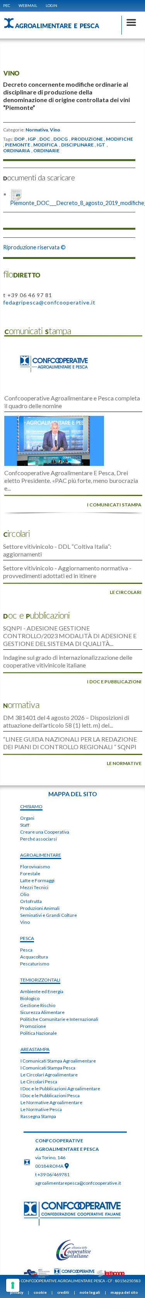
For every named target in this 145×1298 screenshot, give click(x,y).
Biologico (29, 998)
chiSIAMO (31, 806)
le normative (124, 763)
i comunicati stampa (114, 505)
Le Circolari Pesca (38, 1081)
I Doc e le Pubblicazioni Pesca (50, 1095)
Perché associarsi (38, 839)
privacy (16, 1292)
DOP (19, 139)
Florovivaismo (35, 866)
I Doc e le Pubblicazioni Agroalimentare (60, 1088)
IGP (32, 139)
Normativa (37, 130)
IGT (101, 145)
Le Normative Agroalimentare (51, 1102)
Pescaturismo (34, 964)
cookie (40, 1292)
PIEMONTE (17, 145)
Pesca (26, 950)
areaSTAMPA (34, 1049)
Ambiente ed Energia (41, 991)
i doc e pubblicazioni (114, 681)
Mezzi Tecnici (34, 887)
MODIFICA (45, 145)
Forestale (30, 873)
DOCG (60, 139)
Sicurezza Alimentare (42, 1012)
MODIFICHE (119, 139)
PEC (6, 5)
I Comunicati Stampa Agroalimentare (58, 1061)
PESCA (27, 938)
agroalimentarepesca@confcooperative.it (78, 1183)
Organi (27, 818)
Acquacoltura (34, 957)
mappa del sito (124, 1292)
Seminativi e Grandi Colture (48, 915)
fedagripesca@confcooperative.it (49, 302)
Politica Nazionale (38, 1033)
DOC (44, 139)
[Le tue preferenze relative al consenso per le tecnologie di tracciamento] (12, 1285)
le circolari (126, 592)
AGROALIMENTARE (40, 855)
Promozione (33, 1026)
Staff (24, 825)
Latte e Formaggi (37, 880)
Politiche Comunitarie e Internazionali (59, 1019)
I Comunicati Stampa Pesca (47, 1068)
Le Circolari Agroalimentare (49, 1075)
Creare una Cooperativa (44, 832)
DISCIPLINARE (77, 145)
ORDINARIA (16, 150)
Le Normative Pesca (41, 1109)
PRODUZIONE (87, 139)
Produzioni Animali (40, 908)
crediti (63, 1292)
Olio (24, 894)
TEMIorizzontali (40, 980)
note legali (90, 1292)
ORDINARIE (46, 150)
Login (51, 5)
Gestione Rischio (37, 1005)
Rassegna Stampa (38, 1116)
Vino (55, 130)
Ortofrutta (31, 901)
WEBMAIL (28, 5)
